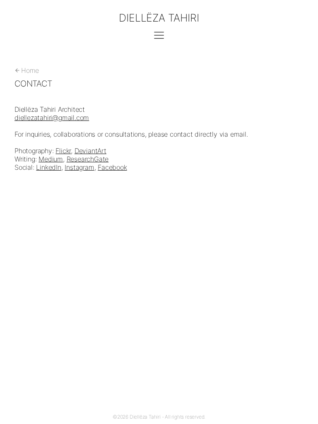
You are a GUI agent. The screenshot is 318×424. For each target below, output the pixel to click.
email (238, 134)
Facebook (112, 167)
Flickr (63, 151)
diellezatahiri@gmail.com (51, 117)
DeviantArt (90, 151)
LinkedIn (48, 167)
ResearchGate (88, 159)
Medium (51, 159)
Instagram (79, 167)
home (30, 70)
